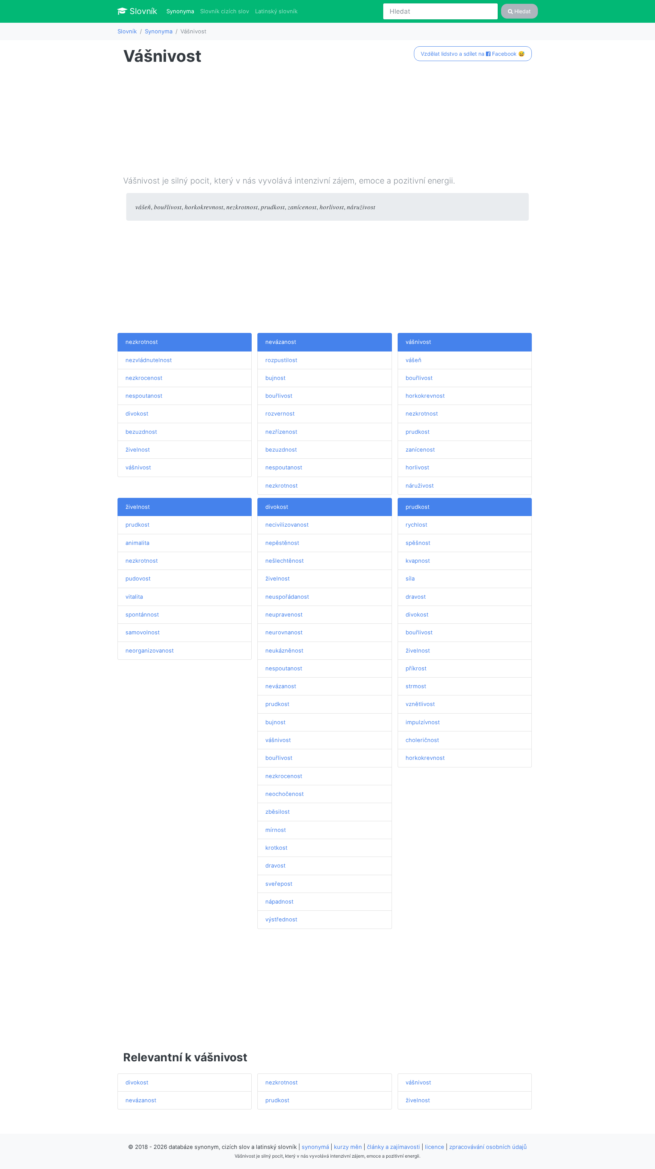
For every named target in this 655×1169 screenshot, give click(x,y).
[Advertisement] (327, 122)
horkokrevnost (425, 395)
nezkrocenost (143, 378)
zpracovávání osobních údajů (488, 1147)
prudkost (417, 431)
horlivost (417, 467)
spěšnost (418, 543)
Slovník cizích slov (224, 11)
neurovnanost (283, 632)
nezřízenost (281, 431)
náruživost (420, 485)
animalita (137, 543)
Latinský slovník (276, 11)
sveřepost (278, 883)
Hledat (522, 11)
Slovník (142, 11)
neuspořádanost (287, 596)
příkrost (416, 668)
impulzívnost (423, 722)
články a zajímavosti (393, 1147)
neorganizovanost (149, 650)
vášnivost (138, 467)
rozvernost (280, 413)
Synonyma (181, 11)
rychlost (416, 524)
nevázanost (280, 342)
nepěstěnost (282, 543)
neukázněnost (284, 650)
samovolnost (142, 632)
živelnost (137, 449)
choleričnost (422, 740)
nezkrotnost (141, 342)
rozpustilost (281, 360)
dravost (275, 865)
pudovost (137, 578)
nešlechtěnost (284, 560)
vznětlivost (420, 704)
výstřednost (281, 919)
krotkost (276, 847)
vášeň (414, 360)
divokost (136, 413)
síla (410, 578)
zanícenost (420, 449)
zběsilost (277, 811)
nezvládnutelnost (148, 360)
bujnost (275, 378)
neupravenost (283, 614)
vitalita (134, 596)
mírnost (275, 830)
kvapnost (418, 560)
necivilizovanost (287, 524)
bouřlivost (278, 395)
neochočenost (284, 794)
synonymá (315, 1147)
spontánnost (142, 614)
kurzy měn (348, 1147)
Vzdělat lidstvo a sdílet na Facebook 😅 (473, 53)
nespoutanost (143, 395)
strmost (416, 686)
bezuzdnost (141, 431)
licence (434, 1147)
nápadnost (279, 901)
